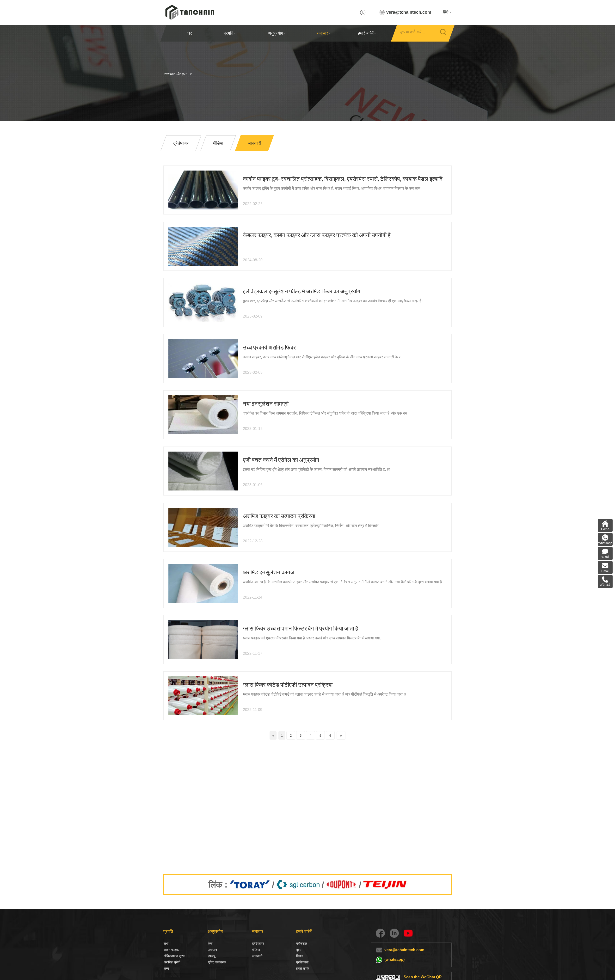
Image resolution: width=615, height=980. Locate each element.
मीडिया (256, 950)
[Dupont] (341, 884)
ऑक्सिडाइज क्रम (174, 956)
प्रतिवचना (302, 962)
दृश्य (298, 950)
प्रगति (228, 33)
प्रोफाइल (301, 943)
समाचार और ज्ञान (175, 74)
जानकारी (257, 956)
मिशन (299, 956)
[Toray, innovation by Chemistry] (250, 884)
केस (210, 943)
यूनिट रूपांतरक (217, 962)
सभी (166, 943)
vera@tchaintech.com (408, 12)
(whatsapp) (394, 959)
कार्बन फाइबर (169, 950)
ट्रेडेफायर (258, 943)
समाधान (212, 950)
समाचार (322, 33)
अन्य (166, 968)
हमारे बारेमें (366, 33)
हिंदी (446, 12)
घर (189, 33)
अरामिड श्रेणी (172, 962)
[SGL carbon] (298, 884)
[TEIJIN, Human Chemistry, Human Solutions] (385, 884)
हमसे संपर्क (302, 968)
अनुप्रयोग (275, 33)
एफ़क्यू (211, 956)
